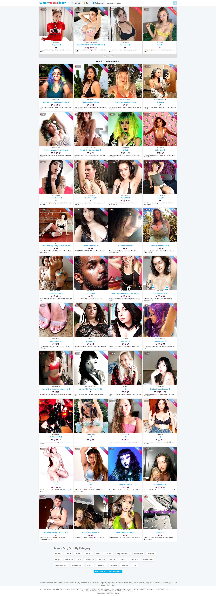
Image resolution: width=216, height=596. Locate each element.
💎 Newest (75, 3)
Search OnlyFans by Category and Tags (108, 571)
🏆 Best (86, 3)
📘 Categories (98, 3)
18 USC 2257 (110, 593)
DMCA (117, 593)
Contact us (101, 593)
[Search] (175, 3)
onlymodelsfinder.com (46, 583)
